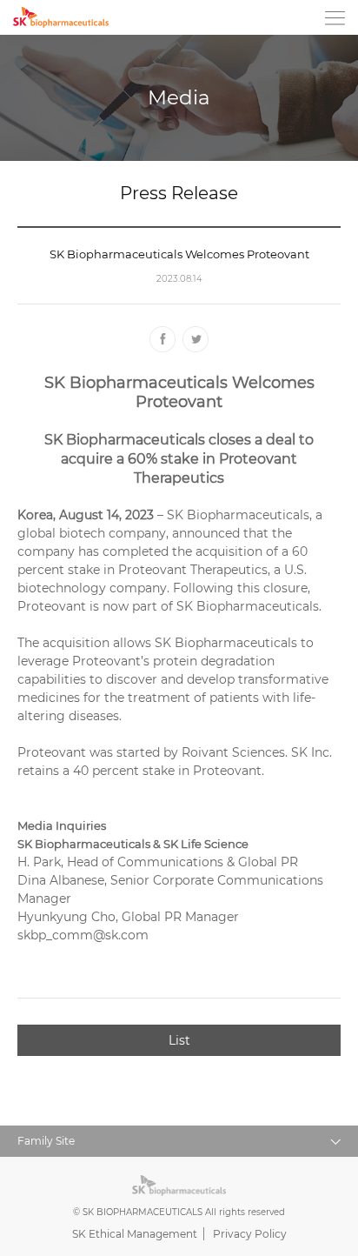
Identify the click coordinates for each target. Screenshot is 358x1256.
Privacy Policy (250, 1233)
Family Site (186, 1143)
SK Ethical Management (134, 1233)
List (179, 1040)
